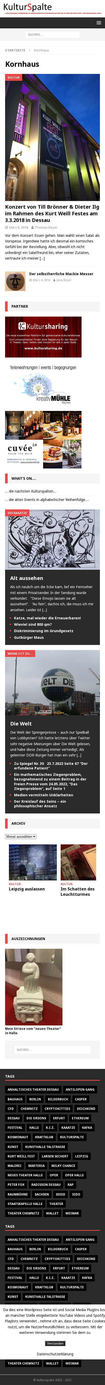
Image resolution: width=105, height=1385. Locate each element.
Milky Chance (63, 1166)
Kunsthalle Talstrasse (45, 1147)
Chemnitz (29, 1109)
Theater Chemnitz (23, 1213)
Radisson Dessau (46, 1184)
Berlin (35, 1099)
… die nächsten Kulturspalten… (30, 491)
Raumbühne (18, 1194)
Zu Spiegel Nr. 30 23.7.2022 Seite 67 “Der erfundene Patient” (51, 765)
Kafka (87, 1127)
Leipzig (81, 1156)
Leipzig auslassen (27, 889)
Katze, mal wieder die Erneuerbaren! (47, 618)
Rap (71, 1184)
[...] (44, 609)
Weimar (72, 1213)
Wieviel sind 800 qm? (33, 624)
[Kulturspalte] (52, 14)
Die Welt (21, 723)
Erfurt (59, 1118)
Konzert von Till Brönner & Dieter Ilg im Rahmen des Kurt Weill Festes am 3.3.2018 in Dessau (52, 213)
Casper (81, 1099)
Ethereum (80, 1118)
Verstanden (55, 1343)
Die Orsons (36, 1118)
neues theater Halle (25, 1175)
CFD (11, 1109)
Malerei (14, 1166)
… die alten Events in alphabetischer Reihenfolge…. (47, 499)
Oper (54, 1175)
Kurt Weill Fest (21, 1156)
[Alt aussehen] (52, 566)
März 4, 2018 (41, 280)
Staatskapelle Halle (25, 1204)
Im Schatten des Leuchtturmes (78, 891)
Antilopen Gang (80, 1089)
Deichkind (86, 1109)
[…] (42, 258)
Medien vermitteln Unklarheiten (43, 794)
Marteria (36, 1166)
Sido (76, 1194)
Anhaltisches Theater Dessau (33, 1089)
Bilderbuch (58, 1099)
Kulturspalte (72, 1137)
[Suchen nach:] (52, 34)
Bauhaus (15, 1099)
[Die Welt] (52, 712)
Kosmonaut (18, 1137)
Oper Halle (74, 1175)
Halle (34, 1127)
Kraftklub (44, 1137)
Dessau (14, 1118)
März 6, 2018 (18, 227)
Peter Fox (16, 1184)
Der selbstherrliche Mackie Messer (61, 273)
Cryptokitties (57, 1109)
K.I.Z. (50, 1127)
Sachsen (42, 1194)
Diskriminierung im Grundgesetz (43, 630)
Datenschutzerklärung (55, 1354)
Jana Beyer (64, 280)
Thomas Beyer (46, 227)
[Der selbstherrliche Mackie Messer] (15, 281)
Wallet (52, 1213)
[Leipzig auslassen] (33, 862)
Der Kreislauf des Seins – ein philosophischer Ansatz (40, 803)
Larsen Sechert (55, 1156)
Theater (56, 1204)
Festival (15, 1127)
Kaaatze (68, 1127)
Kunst (13, 1147)
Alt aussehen (26, 578)
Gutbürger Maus (29, 637)
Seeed (60, 1194)
